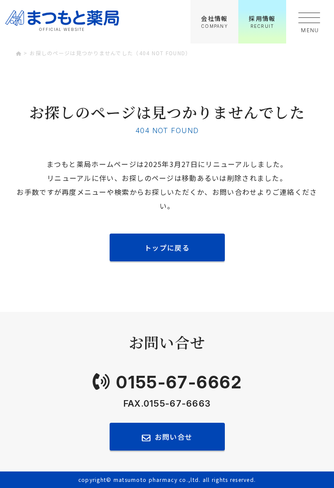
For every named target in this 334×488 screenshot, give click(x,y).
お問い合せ (173, 436)
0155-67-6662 (179, 382)
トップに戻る (167, 247)
